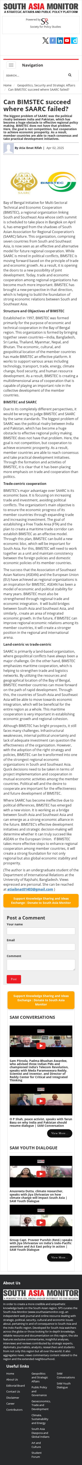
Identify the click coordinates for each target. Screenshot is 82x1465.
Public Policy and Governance (39, 1391)
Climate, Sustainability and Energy (40, 1419)
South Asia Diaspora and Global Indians (40, 1433)
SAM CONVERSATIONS (32, 1017)
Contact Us (13, 1391)
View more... (59, 1133)
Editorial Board (15, 1385)
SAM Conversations (66, 1375)
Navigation (32, 65)
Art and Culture (36, 1445)
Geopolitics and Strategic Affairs (40, 1377)
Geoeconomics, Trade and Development (41, 1405)
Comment (14, 956)
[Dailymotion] (74, 40)
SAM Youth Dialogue (33, 1148)
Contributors (14, 1410)
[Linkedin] (60, 40)
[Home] (41, 8)
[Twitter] (45, 40)
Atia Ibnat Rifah (30, 148)
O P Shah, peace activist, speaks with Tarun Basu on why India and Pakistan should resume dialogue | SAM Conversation (41, 1122)
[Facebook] (53, 40)
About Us (12, 1379)
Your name (15, 924)
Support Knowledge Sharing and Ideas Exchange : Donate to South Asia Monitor (41, 900)
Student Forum (37, 1455)
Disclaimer (12, 1398)
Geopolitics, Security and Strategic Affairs (46, 85)
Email (11, 940)
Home (7, 85)
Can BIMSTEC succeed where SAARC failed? (37, 105)
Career (10, 1403)
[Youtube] (67, 40)
